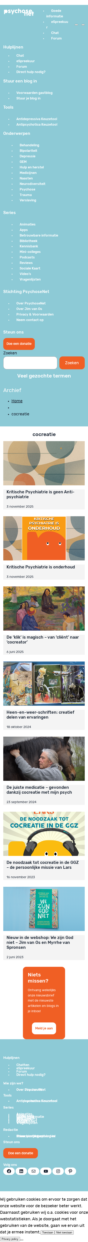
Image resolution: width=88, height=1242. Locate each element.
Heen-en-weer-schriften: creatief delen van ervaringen (40, 715)
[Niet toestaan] (21, 1240)
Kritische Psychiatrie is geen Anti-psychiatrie (40, 494)
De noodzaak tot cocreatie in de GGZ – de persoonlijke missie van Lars (43, 865)
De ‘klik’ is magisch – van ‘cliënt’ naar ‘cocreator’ (43, 640)
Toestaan (47, 1232)
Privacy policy (10, 1239)
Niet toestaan (64, 1232)
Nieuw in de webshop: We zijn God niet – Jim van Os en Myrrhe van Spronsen (40, 942)
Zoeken (10, 353)
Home (17, 401)
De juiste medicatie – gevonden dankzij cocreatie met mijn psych (39, 790)
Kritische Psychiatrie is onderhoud (41, 567)
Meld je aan (44, 1028)
